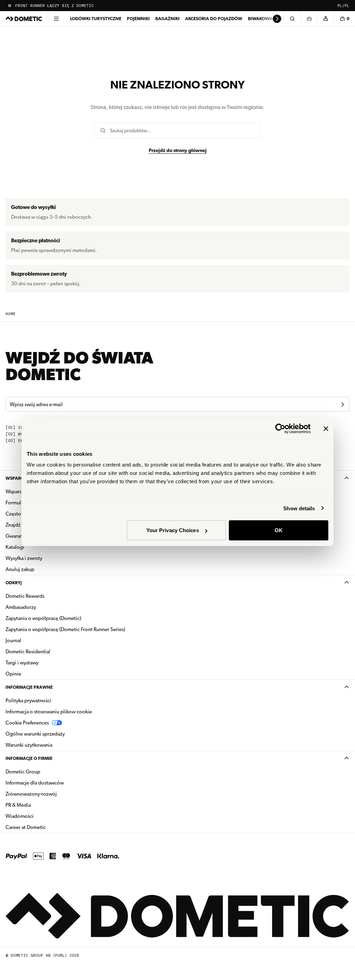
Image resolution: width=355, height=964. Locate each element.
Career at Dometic (47, 827)
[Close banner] (325, 428)
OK (279, 530)
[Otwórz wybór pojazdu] (309, 18)
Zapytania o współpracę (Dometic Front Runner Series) (65, 629)
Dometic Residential (50, 651)
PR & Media (40, 805)
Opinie (13, 674)
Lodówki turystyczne (95, 18)
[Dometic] (24, 18)
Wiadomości (41, 816)
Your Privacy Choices (172, 530)
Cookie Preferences (27, 723)
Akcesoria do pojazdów (213, 18)
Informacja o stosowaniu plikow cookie (49, 712)
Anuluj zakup (20, 569)
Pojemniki (138, 18)
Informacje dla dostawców (35, 783)
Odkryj (14, 582)
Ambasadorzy (21, 607)
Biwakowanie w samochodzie (283, 18)
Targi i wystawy (22, 663)
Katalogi (37, 547)
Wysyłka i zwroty (24, 558)
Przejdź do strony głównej (178, 150)
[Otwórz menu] (56, 18)
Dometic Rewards (25, 596)
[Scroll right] (277, 19)
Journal (13, 640)
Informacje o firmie (29, 758)
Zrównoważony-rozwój (31, 794)
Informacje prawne (29, 687)
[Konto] (325, 18)
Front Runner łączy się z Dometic (54, 6)
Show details (299, 508)
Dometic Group (45, 771)
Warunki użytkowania (29, 745)
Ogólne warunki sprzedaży (35, 734)
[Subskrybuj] (342, 404)
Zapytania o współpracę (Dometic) (43, 618)
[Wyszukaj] (292, 18)
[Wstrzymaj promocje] (10, 5)
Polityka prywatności (28, 700)
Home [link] (11, 314)
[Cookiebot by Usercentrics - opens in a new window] (280, 428)
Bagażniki (167, 18)
